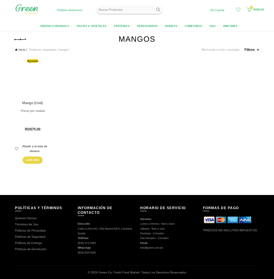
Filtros (249, 50)
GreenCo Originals (54, 26)
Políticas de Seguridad (30, 236)
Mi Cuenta (217, 10)
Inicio (22, 49)
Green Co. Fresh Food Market (119, 272)
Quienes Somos (26, 218)
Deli (213, 26)
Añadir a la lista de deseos (34, 149)
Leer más (32, 160)
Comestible (193, 26)
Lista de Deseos (238, 9)
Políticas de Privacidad (30, 230)
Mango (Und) (32, 103)
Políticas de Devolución (30, 249)
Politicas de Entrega (28, 243)
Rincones (230, 26)
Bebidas (171, 26)
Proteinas (122, 26)
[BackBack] (20, 39)
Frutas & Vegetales (91, 26)
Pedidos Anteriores (69, 10)
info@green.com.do (151, 247)
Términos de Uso (26, 224)
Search (158, 9)
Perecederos (147, 26)
